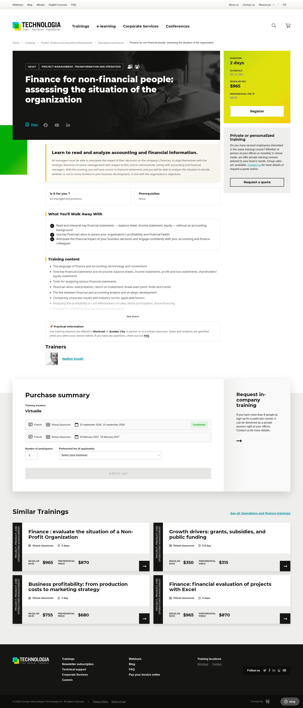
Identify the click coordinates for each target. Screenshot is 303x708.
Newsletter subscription (78, 664)
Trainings (30, 42)
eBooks (40, 4)
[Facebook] (45, 125)
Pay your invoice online (144, 674)
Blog (29, 4)
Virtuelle (33, 411)
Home (16, 42)
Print (34, 124)
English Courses (58, 4)
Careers (67, 679)
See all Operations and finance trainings (260, 513)
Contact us (249, 4)
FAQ (73, 4)
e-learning (106, 26)
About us (234, 4)
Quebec (217, 664)
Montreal (202, 664)
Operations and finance (111, 42)
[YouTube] (57, 125)
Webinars (18, 4)
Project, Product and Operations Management (66, 42)
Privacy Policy (100, 701)
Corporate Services (75, 674)
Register (257, 111)
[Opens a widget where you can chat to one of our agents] (289, 701)
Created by (257, 701)
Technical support (74, 669)
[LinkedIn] (68, 125)
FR (284, 4)
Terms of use (118, 701)
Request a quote (257, 182)
